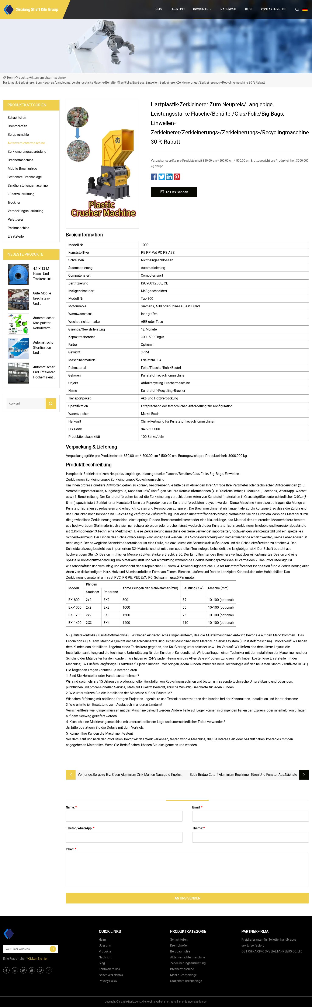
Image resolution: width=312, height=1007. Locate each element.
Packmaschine (18, 228)
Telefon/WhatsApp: (80, 828)
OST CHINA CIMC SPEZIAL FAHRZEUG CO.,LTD (272, 951)
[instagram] (40, 970)
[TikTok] (49, 970)
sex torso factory (253, 945)
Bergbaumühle (18, 135)
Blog (249, 9)
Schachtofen (17, 118)
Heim (159, 9)
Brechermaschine (20, 160)
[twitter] (23, 970)
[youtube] (32, 970)
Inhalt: (71, 849)
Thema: (198, 828)
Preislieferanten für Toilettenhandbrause (269, 939)
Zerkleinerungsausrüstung (27, 152)
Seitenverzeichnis (111, 975)
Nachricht (229, 9)
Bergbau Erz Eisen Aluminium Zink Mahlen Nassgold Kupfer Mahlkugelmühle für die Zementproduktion (137, 775)
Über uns (178, 9)
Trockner (14, 202)
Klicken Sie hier (38, 958)
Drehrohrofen (17, 126)
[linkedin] (15, 970)
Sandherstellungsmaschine (28, 185)
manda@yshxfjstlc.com (193, 1001)
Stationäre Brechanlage (25, 177)
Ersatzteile (16, 236)
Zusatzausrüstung (21, 194)
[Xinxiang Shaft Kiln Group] (24, 933)
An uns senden (177, 192)
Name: (71, 807)
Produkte (200, 9)
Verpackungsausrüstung (25, 211)
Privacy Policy (108, 981)
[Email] (53, 949)
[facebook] (6, 970)
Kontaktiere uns (274, 9)
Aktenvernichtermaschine (47, 77)
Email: (197, 807)
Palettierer (15, 219)
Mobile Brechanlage (22, 169)
